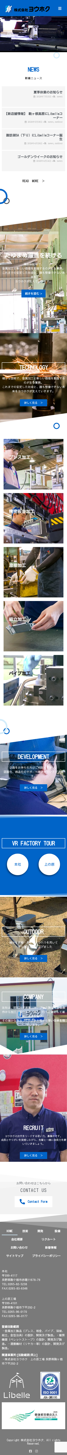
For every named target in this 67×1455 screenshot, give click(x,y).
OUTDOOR (34, 931)
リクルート (48, 1239)
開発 (40, 1231)
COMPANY (34, 997)
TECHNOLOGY (33, 367)
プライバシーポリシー (46, 1255)
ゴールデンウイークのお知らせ (40, 156)
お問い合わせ (19, 1247)
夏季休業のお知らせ (48, 92)
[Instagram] (36, 1451)
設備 (57, 1231)
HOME (10, 1231)
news (60, 96)
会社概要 (17, 1239)
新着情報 (50, 1247)
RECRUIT (34, 1128)
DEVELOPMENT (33, 757)
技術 (25, 1231)
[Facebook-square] (30, 1451)
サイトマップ (14, 1255)
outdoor (59, 121)
